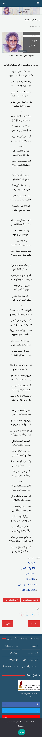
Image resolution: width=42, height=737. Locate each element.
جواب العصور (33, 26)
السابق (33, 624)
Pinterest (21, 614)
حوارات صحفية (11, 646)
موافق (21, 732)
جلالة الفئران (30, 574)
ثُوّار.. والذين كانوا (28, 590)
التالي (8, 624)
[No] (39, 727)
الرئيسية (34, 646)
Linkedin (27, 614)
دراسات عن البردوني (30, 666)
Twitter (32, 614)
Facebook (38, 614)
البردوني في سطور (30, 660)
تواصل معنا (13, 660)
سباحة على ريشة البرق (26, 585)
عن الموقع (14, 653)
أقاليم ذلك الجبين (28, 568)
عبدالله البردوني (10, 600)
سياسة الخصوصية (10, 666)
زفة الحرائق (30, 579)
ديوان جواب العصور (29, 600)
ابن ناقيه (31, 563)
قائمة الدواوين (32, 653)
